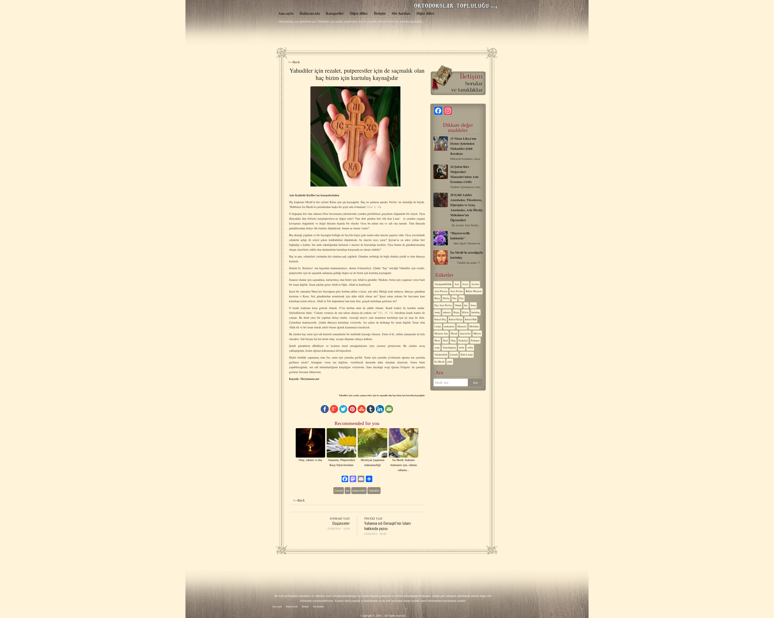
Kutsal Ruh (470, 319)
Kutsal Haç (440, 319)
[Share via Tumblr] (371, 412)
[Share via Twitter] (343, 412)
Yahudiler (374, 490)
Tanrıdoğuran (449, 347)
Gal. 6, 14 (374, 207)
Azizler (475, 284)
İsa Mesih (439, 361)
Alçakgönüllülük (443, 284)
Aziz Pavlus (456, 291)
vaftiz (470, 347)
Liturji (437, 326)
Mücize (477, 333)
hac (348, 490)
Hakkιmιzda (310, 13)
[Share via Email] (389, 412)
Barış (437, 298)
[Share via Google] (334, 412)
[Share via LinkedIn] (380, 412)
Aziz (456, 284)
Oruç (453, 340)
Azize (465, 284)
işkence (447, 312)
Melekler (474, 326)
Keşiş (456, 312)
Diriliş (446, 298)
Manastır (462, 326)
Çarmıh (338, 490)
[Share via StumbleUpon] (362, 412)
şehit (449, 361)
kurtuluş (475, 312)
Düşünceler (341, 523)
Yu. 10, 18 (385, 313)
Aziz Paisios (440, 291)
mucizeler (465, 333)
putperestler (359, 490)
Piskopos (475, 340)
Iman (473, 305)
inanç (437, 312)
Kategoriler (335, 13)
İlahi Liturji (467, 354)
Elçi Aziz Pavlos (443, 305)
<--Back (294, 62)
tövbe (461, 347)
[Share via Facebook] (325, 412)
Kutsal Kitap (455, 319)
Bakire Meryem (474, 291)
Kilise (465, 312)
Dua (454, 298)
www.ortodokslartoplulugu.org (343, 596)
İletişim (380, 13)
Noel (445, 340)
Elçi (461, 298)
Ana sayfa (285, 13)
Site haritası (401, 13)
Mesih (454, 333)
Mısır (437, 340)
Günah (458, 305)
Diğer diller (359, 13)
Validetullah (440, 354)
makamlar (449, 326)
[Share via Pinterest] (352, 412)
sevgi (437, 347)
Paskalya (463, 340)
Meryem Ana (441, 333)
